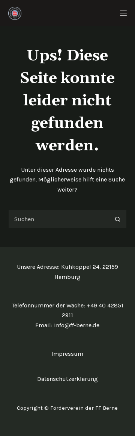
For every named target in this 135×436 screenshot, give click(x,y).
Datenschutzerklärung (67, 378)
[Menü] (123, 13)
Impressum (67, 353)
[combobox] (59, 219)
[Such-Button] (117, 219)
